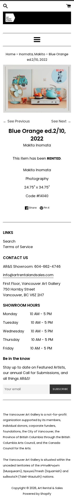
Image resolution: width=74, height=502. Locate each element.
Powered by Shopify (37, 494)
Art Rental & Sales (50, 488)
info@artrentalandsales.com (28, 274)
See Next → (61, 121)
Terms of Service (18, 246)
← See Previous (16, 121)
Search (9, 241)
